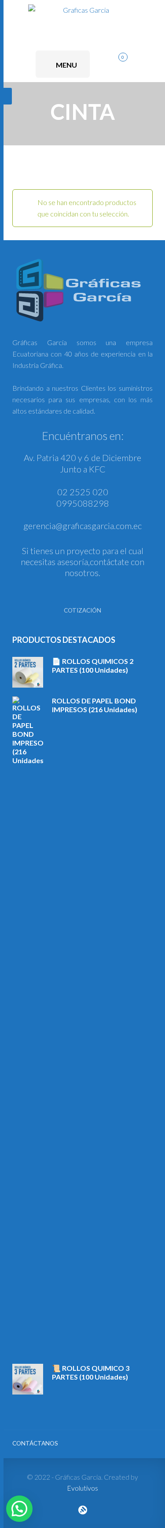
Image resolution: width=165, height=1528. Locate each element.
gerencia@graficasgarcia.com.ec (82, 525)
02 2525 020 (82, 492)
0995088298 (82, 503)
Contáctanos (35, 1443)
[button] (19, 1509)
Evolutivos (82, 1488)
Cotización (82, 610)
